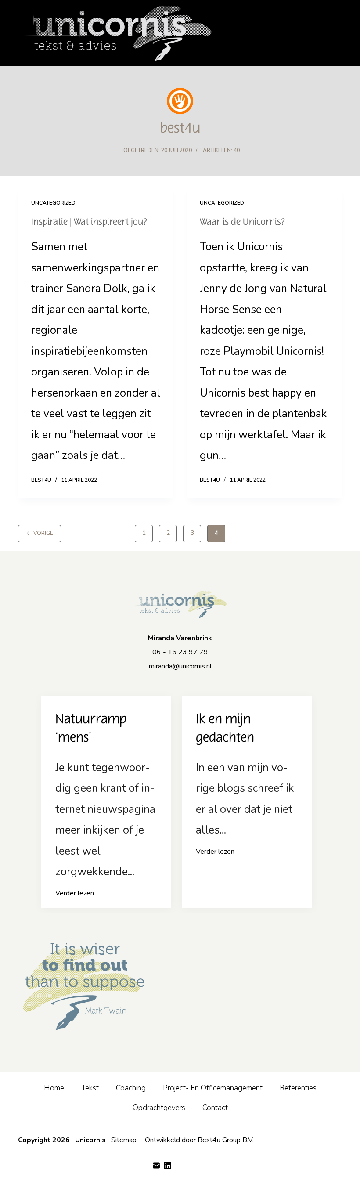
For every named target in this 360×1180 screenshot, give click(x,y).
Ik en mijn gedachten (225, 729)
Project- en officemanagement (213, 1088)
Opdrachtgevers (159, 1108)
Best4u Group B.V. (226, 1140)
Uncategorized (53, 202)
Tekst (90, 1088)
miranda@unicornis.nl (180, 666)
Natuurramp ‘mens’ (90, 729)
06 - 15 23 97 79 (180, 652)
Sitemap (124, 1140)
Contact (215, 1108)
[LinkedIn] (167, 1165)
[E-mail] (156, 1165)
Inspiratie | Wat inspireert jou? (89, 222)
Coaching (131, 1088)
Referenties (298, 1088)
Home (54, 1088)
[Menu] (338, 33)
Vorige (43, 533)
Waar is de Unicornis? (242, 222)
